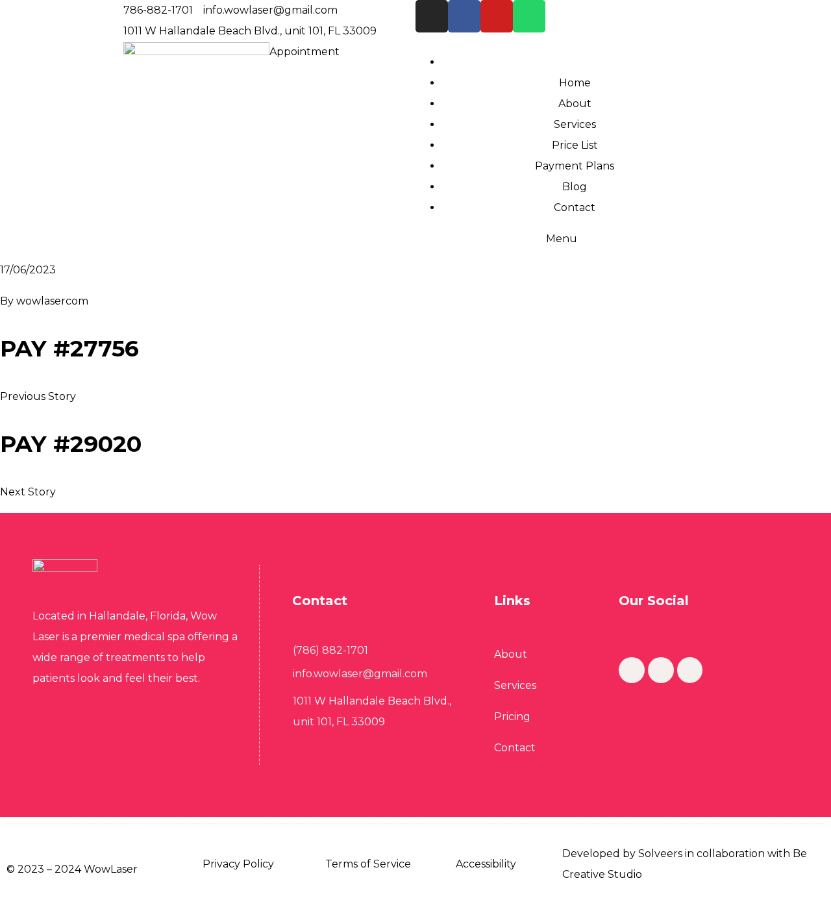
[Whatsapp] (529, 16)
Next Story (28, 492)
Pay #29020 (71, 444)
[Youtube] (496, 16)
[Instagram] (432, 16)
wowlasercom (52, 301)
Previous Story (38, 396)
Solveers (660, 853)
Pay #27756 (69, 348)
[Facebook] (464, 16)
